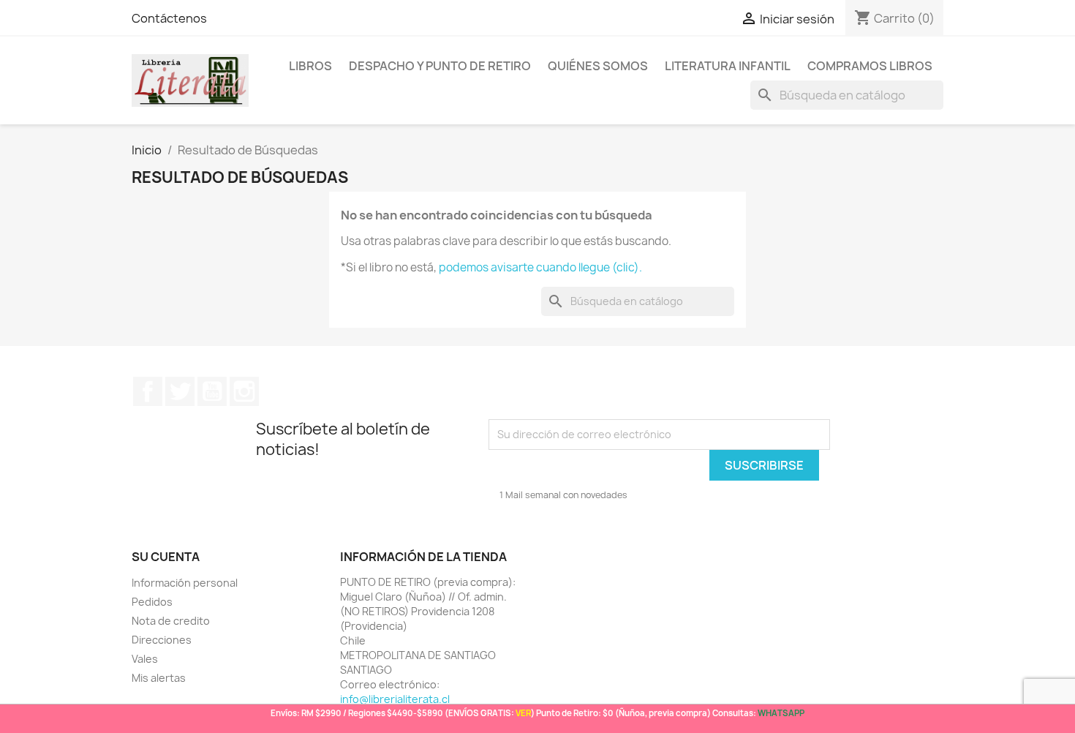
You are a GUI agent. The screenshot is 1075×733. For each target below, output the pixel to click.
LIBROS (310, 66)
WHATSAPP (781, 712)
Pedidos (152, 602)
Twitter (180, 391)
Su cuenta (166, 557)
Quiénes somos (598, 66)
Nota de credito (171, 621)
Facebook (147, 391)
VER (523, 712)
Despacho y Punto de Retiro (440, 66)
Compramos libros (869, 66)
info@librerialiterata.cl (395, 699)
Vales (145, 659)
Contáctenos (169, 18)
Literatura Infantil (728, 66)
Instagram (244, 391)
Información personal (185, 583)
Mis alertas (159, 678)
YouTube (212, 391)
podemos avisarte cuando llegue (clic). (540, 267)
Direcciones (162, 640)
